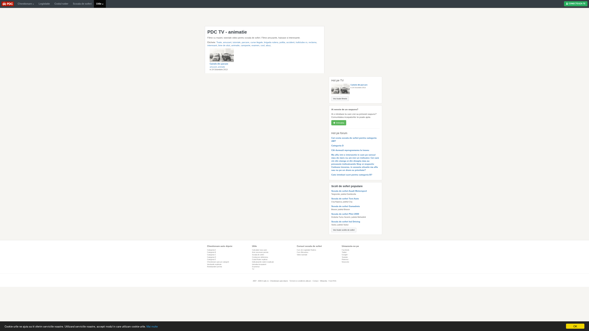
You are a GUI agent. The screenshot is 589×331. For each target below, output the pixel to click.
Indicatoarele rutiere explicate (263, 262)
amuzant (227, 42)
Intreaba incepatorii (259, 264)
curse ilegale (256, 42)
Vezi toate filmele (340, 99)
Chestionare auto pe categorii (218, 262)
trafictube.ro (301, 42)
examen (255, 45)
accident (290, 42)
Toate (219, 42)
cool (263, 45)
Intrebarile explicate (214, 264)
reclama (312, 42)
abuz (268, 45)
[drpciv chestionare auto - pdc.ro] (8, 4)
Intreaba (339, 123)
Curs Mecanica (302, 252)
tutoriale (237, 42)
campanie (245, 45)
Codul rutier (61, 3)
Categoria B (211, 252)
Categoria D (211, 257)
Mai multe (152, 326)
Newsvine (345, 262)
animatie (235, 45)
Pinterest (345, 259)
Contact (315, 281)
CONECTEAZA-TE (576, 3)
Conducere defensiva (260, 257)
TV (253, 269)
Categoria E (211, 259)
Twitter (344, 252)
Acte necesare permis (260, 252)
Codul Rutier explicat (259, 259)
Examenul (255, 267)
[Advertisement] (294, 17)
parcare (245, 42)
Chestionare (25, 3)
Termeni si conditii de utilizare (300, 281)
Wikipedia (323, 281)
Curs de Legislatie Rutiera (306, 250)
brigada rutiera (271, 42)
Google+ (345, 255)
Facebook (345, 250)
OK (575, 326)
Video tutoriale (302, 255)
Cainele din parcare (219, 64)
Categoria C (211, 255)
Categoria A (211, 250)
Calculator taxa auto (259, 250)
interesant (212, 45)
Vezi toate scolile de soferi (344, 230)
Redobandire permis (214, 267)
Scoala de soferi (82, 3)
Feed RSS (332, 281)
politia (282, 42)
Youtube (345, 257)
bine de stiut (224, 45)
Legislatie (44, 3)
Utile (99, 3)
